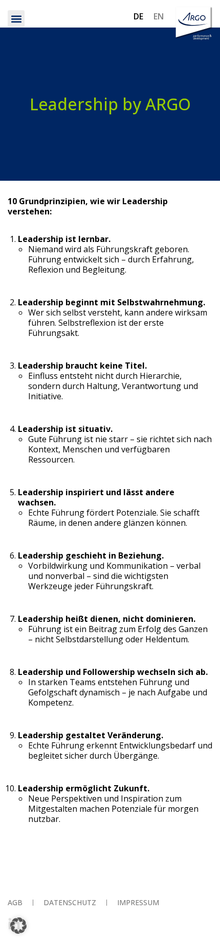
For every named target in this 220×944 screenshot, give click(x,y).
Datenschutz (69, 902)
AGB (15, 902)
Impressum (138, 902)
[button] (16, 18)
